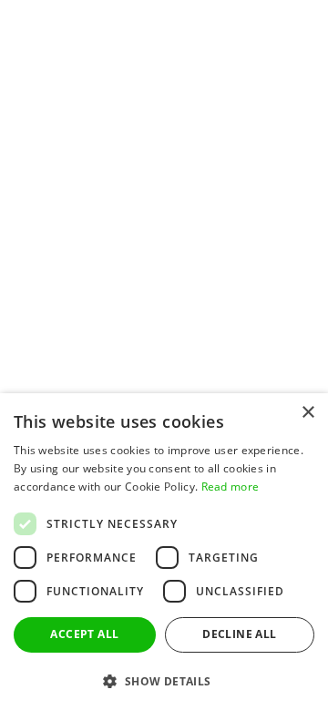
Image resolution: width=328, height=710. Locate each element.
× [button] (307, 413)
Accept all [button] (84, 634)
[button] (164, 680)
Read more (230, 486)
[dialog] (164, 551)
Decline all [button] (239, 634)
